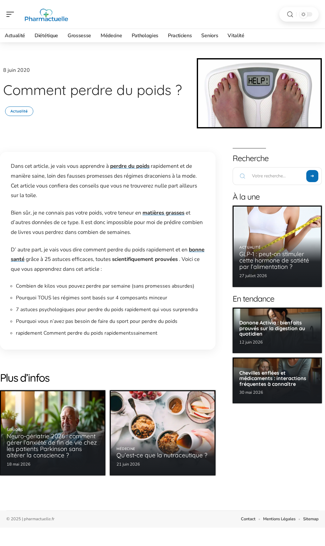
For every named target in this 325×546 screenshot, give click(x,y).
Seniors (15, 429)
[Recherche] (290, 14)
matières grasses (163, 212)
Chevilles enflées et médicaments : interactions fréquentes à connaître (272, 378)
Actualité (19, 111)
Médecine (125, 449)
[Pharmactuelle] (45, 14)
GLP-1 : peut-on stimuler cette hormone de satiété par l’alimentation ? (274, 260)
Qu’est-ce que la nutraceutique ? (161, 455)
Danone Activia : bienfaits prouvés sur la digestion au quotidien (272, 328)
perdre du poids (129, 166)
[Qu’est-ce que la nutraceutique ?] (162, 433)
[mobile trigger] (11, 14)
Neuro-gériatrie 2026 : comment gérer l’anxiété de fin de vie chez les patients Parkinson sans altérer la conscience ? (52, 445)
